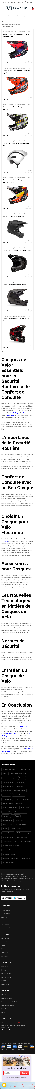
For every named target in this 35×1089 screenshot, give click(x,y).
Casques (16, 32)
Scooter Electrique (20, 812)
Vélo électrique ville (8, 863)
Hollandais (20, 786)
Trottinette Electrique (23, 833)
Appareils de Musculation (18, 774)
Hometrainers (7, 791)
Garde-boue (20, 782)
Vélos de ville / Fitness (9, 850)
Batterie (5, 778)
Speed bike (19, 820)
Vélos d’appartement (9, 854)
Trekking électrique (17, 829)
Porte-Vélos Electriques (22, 799)
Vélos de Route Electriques (11, 846)
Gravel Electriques (8, 786)
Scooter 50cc (25, 808)
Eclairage (22, 778)
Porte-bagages (7, 799)
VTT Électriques (26, 841)
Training (5, 829)
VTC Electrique (7, 841)
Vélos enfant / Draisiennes (11, 858)
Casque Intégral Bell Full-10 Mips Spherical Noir (17, 250)
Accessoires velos (13, 16)
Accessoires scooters (9, 769)
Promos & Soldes (8, 803)
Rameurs (19, 803)
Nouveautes (22, 32)
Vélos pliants (26, 858)
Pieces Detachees (18, 795)
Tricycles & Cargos (8, 833)
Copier (24, 1073)
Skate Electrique (7, 820)
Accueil (3, 16)
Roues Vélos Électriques (10, 808)
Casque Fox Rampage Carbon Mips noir (14, 285)
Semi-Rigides (15, 816)
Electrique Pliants (8, 782)
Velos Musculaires (21, 837)
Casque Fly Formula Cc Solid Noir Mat (14, 216)
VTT (16, 841)
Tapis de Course (7, 825)
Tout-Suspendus (21, 825)
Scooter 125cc (7, 812)
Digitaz (15, 1043)
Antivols (5, 774)
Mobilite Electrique (19, 791)
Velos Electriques (8, 837)
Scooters (5, 816)
